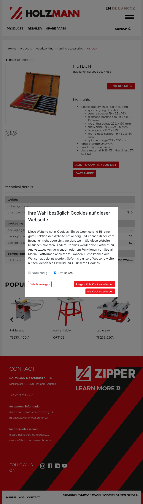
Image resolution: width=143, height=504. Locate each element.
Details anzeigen (40, 284)
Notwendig (39, 273)
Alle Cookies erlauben (100, 291)
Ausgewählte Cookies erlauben (94, 284)
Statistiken (65, 273)
